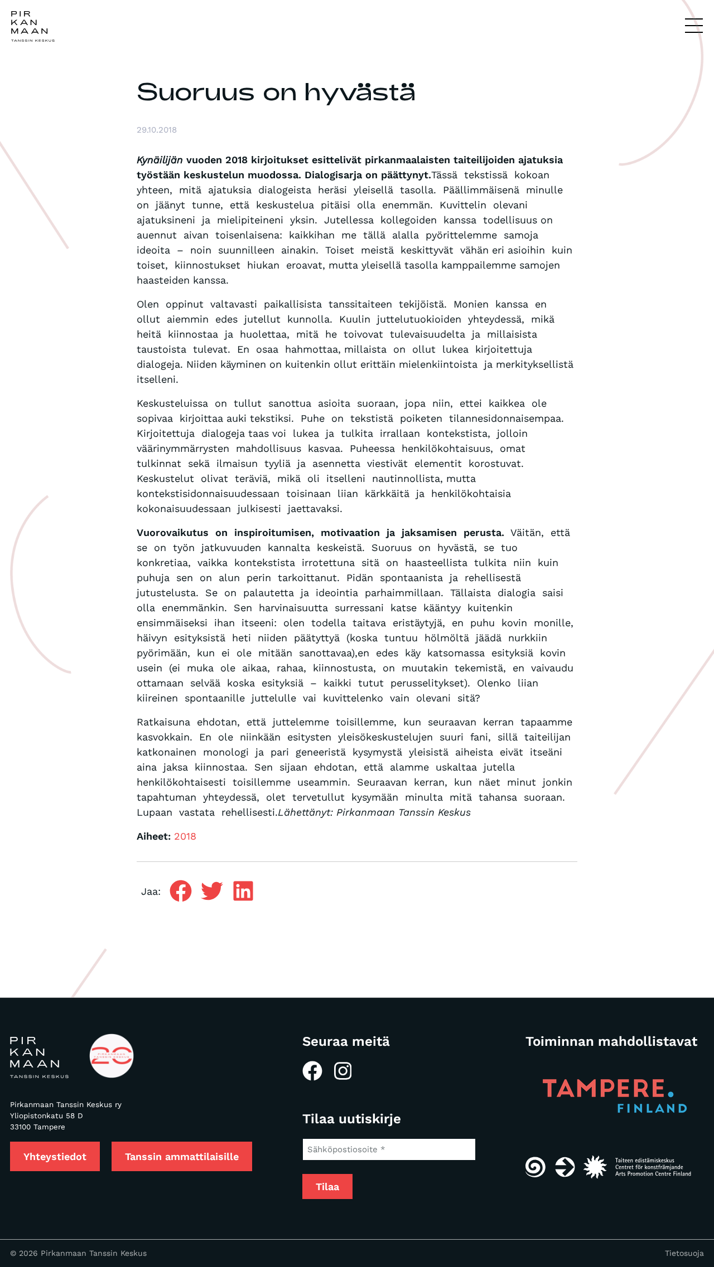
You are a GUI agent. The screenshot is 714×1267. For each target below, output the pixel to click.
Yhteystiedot (54, 1156)
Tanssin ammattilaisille (182, 1156)
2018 (185, 836)
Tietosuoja (684, 1253)
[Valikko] (694, 26)
